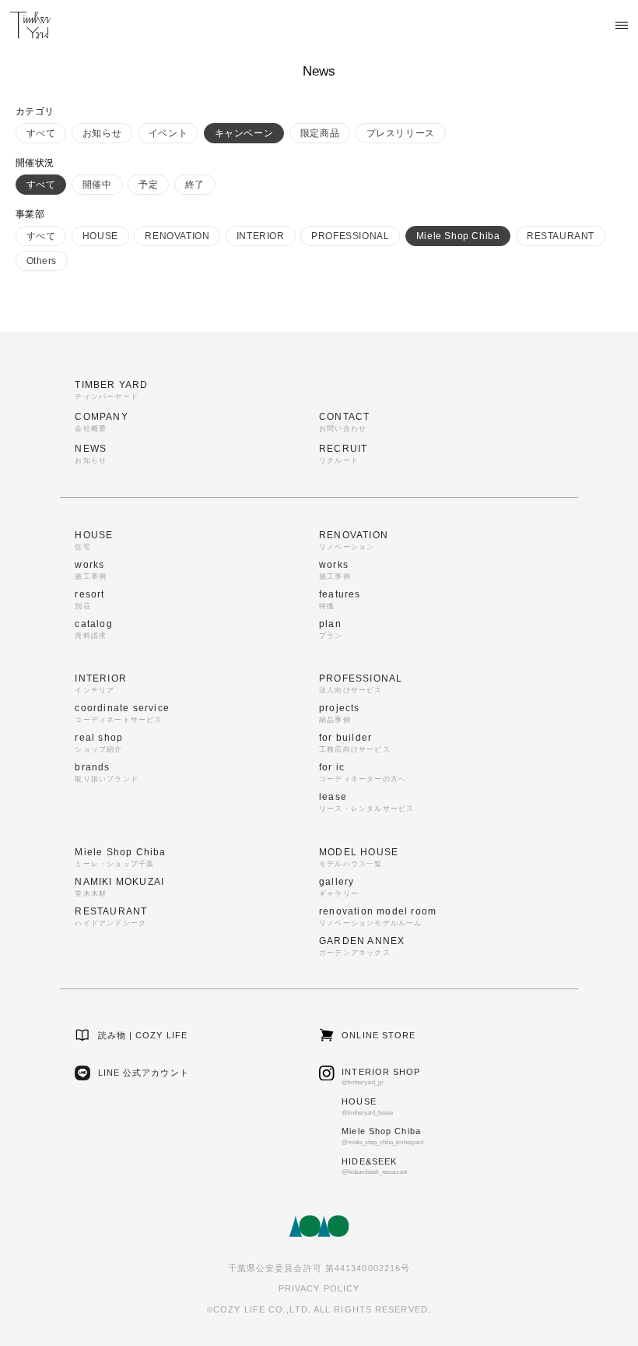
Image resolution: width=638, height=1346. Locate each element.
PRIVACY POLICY (319, 1288)
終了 (195, 184)
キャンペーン (244, 133)
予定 (148, 184)
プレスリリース (400, 133)
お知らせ (101, 133)
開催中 (97, 184)
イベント (168, 133)
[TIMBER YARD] (30, 25)
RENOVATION (177, 236)
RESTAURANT (560, 236)
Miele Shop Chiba (458, 236)
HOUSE (100, 236)
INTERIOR (261, 236)
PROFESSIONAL (350, 236)
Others (42, 260)
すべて (41, 133)
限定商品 (319, 133)
